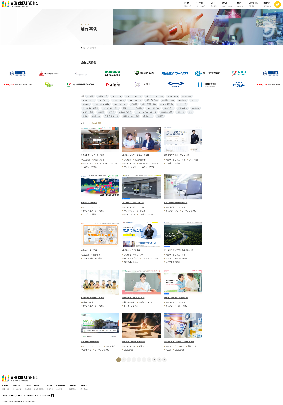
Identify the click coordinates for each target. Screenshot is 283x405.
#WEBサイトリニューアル (133, 96)
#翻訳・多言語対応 (152, 100)
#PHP (190, 112)
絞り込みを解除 (95, 123)
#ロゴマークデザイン (153, 108)
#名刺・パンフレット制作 (110, 108)
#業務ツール (180, 112)
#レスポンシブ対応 (118, 100)
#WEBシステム (116, 96)
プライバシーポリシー (11, 395)
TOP (84, 48)
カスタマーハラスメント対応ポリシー (35, 395)
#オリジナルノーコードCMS (154, 96)
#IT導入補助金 (182, 108)
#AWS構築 (101, 112)
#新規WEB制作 (102, 96)
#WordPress (182, 100)
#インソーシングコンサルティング (146, 112)
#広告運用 (160, 116)
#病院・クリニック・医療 (131, 116)
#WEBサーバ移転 (87, 112)
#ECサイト (194, 100)
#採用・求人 (96, 116)
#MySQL (85, 116)
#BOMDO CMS (186, 96)
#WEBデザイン (103, 100)
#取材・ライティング (120, 104)
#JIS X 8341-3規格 (166, 112)
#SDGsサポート (168, 108)
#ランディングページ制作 (101, 104)
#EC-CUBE (85, 104)
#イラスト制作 (181, 104)
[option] (29, 79)
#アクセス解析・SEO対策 (90, 108)
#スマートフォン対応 (135, 100)
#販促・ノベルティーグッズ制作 (132, 108)
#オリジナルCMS (172, 96)
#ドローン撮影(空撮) (166, 104)
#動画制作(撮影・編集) (149, 104)
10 (164, 360)
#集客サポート (147, 116)
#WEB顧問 (90, 96)
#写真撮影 (134, 104)
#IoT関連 (111, 112)
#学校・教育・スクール (111, 116)
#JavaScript (195, 108)
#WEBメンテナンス (88, 100)
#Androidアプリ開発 (125, 112)
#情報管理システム (168, 100)
